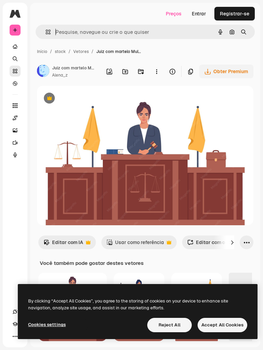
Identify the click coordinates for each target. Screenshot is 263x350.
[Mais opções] (156, 71)
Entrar (199, 14)
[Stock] (15, 71)
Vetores (81, 51)
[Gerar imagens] (15, 130)
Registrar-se (234, 14)
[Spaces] (15, 117)
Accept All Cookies (222, 325)
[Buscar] (15, 58)
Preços (173, 14)
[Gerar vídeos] (15, 142)
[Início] (15, 46)
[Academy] (15, 324)
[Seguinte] (232, 242)
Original (80, 99)
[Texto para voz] (15, 154)
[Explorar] (15, 83)
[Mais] (15, 336)
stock (60, 51)
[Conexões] (15, 311)
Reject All (169, 325)
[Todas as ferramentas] (15, 105)
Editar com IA (63, 244)
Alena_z (59, 75)
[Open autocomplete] (45, 32)
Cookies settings (47, 324)
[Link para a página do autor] (43, 72)
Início (42, 51)
